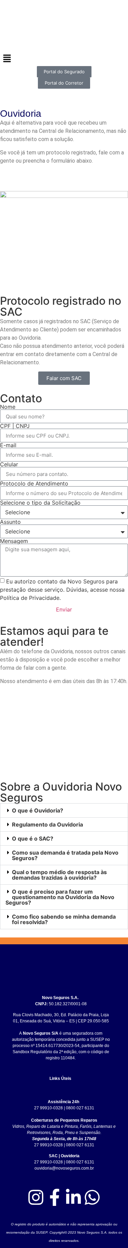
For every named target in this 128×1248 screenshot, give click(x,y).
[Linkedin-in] (73, 1197)
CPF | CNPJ (15, 426)
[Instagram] (35, 1197)
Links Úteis (60, 1078)
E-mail (8, 445)
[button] (64, 810)
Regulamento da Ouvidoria (47, 824)
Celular (9, 464)
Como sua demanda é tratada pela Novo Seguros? (65, 855)
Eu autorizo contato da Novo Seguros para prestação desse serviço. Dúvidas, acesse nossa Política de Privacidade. (62, 589)
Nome (7, 406)
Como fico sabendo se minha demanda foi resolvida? (64, 919)
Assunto (10, 522)
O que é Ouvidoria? (37, 810)
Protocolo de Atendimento (34, 483)
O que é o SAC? (32, 838)
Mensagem (14, 541)
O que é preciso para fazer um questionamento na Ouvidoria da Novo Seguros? (59, 897)
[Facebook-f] (54, 1197)
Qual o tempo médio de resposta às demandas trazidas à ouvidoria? (59, 875)
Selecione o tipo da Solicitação (40, 502)
